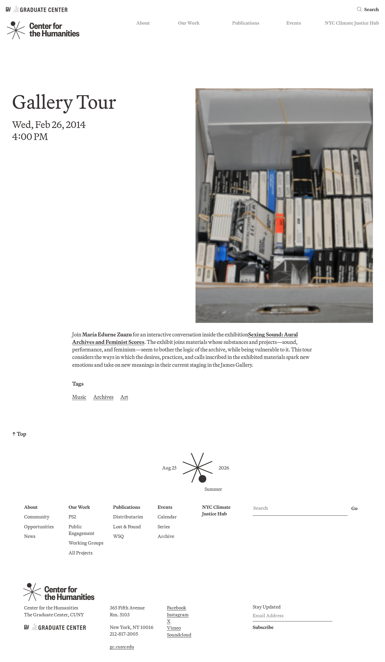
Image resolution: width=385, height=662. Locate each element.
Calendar (296, 32)
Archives (103, 396)
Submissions (299, 58)
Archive (294, 50)
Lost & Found (246, 41)
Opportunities (151, 41)
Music (79, 396)
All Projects (190, 67)
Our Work (188, 23)
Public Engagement (198, 50)
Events (293, 23)
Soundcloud (179, 635)
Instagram (178, 615)
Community (149, 32)
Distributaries (247, 32)
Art (124, 396)
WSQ (237, 50)
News (142, 50)
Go (354, 508)
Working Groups (195, 58)
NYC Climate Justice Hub (352, 23)
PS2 (182, 32)
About (143, 23)
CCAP (184, 41)
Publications (245, 23)
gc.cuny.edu (122, 647)
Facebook (176, 608)
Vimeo (174, 628)
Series (292, 41)
